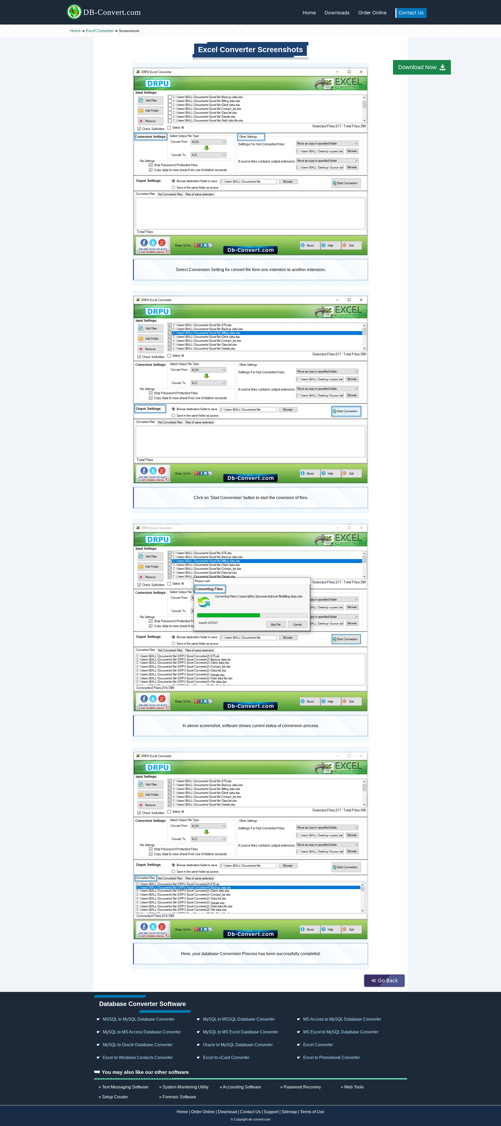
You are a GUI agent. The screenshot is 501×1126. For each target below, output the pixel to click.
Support (271, 1112)
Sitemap (289, 1112)
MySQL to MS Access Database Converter (142, 1032)
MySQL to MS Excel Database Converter (240, 1032)
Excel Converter (100, 30)
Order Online (372, 12)
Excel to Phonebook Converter (331, 1057)
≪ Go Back (384, 980)
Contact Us (411, 12)
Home (309, 12)
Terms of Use (312, 1112)
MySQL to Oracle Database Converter (137, 1045)
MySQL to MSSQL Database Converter (239, 1019)
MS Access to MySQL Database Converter (342, 1019)
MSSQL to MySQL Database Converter (139, 1019)
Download (227, 1112)
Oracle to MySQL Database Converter (238, 1045)
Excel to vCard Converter (226, 1057)
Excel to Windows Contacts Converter (138, 1057)
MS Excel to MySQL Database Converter (340, 1032)
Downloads (337, 12)
